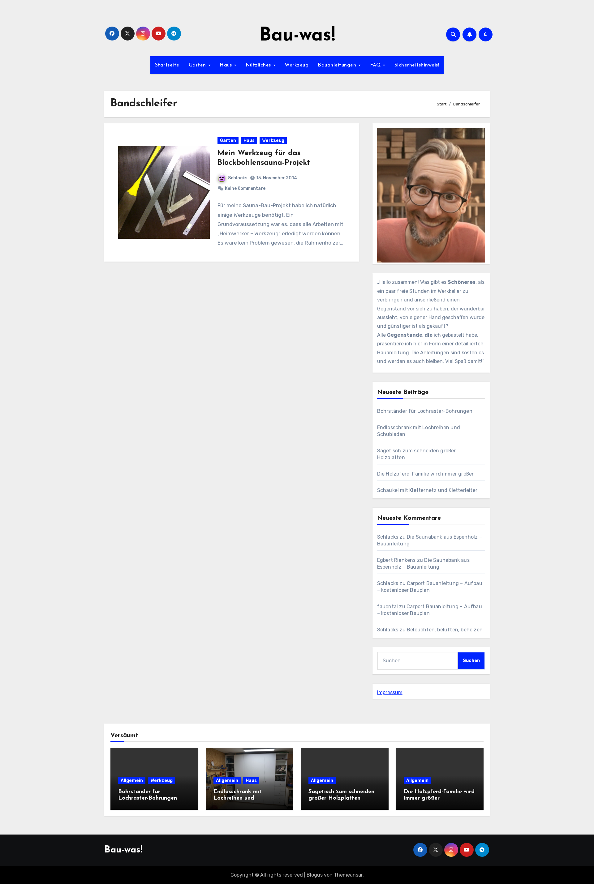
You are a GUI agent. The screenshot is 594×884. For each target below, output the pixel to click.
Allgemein (132, 780)
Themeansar (348, 875)
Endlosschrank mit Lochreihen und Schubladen (237, 798)
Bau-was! (297, 36)
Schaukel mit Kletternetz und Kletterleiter (427, 490)
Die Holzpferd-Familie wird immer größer (425, 474)
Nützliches (259, 65)
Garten (198, 65)
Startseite (167, 65)
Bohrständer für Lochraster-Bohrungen (424, 411)
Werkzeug (296, 65)
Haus (227, 65)
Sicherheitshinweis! (416, 65)
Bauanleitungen (338, 65)
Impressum (389, 692)
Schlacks (238, 178)
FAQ (376, 65)
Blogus (315, 875)
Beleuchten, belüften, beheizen (445, 630)
